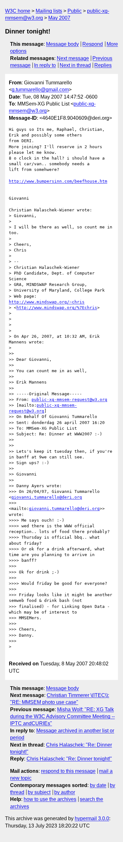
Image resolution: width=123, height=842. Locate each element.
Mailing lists (49, 11)
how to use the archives (50, 799)
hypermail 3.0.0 (92, 818)
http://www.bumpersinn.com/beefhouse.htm (58, 181)
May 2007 (59, 18)
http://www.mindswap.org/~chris (47, 302)
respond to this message (68, 771)
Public (74, 11)
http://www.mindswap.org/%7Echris (56, 307)
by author (64, 792)
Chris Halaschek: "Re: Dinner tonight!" (69, 758)
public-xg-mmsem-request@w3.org (69, 399)
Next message (73, 58)
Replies (103, 65)
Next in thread (75, 65)
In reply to (45, 65)
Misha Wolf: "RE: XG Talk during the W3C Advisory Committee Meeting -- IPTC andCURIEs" (62, 716)
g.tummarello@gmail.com (40, 89)
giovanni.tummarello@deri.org (46, 497)
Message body (62, 44)
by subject (39, 792)
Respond (92, 44)
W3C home (17, 11)
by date (98, 785)
